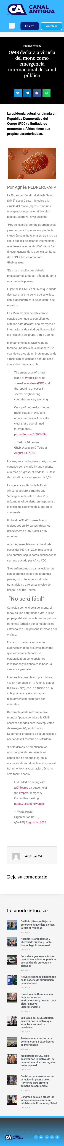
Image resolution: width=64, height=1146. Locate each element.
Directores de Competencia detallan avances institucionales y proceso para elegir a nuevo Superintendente (38, 1001)
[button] (12, 26)
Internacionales (32, 45)
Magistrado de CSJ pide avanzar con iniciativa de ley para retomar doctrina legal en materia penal (38, 1060)
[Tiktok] (57, 1137)
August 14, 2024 (24, 453)
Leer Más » (25, 932)
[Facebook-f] (52, 1137)
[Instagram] (46, 1137)
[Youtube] (41, 1137)
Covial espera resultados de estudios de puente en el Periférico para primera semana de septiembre (37, 1081)
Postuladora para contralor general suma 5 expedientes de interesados (37, 1041)
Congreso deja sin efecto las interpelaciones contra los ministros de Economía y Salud (39, 1100)
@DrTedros (21, 787)
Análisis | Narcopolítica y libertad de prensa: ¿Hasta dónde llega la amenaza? (36, 942)
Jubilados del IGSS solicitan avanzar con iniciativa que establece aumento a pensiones (37, 1022)
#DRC (40, 383)
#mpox (29, 378)
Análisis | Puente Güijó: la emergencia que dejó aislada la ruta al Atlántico (38, 924)
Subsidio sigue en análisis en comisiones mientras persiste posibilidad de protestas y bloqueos (38, 961)
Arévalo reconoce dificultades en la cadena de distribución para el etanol (38, 980)
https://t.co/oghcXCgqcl (29, 803)
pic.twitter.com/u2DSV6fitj (30, 434)
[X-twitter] (36, 1137)
